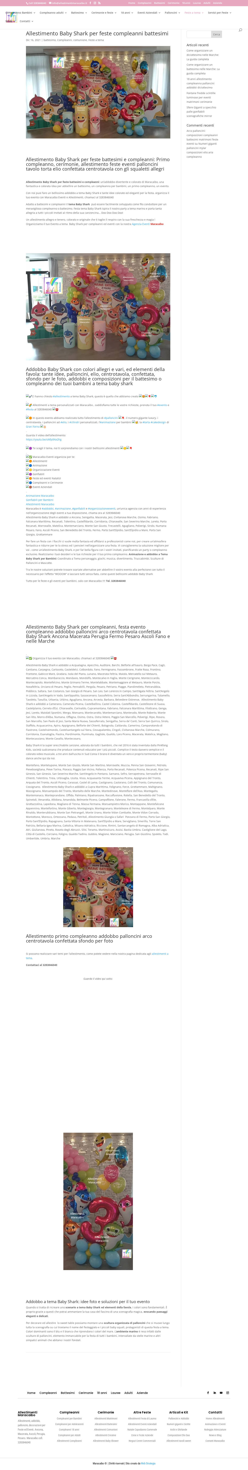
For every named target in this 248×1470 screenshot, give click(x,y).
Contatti (25, 21)
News (8, 21)
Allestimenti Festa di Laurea (142, 1418)
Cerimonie (173, 3)
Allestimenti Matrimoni (105, 1418)
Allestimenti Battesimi (106, 1424)
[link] (33, 426)
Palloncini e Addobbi (178, 1418)
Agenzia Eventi (141, 224)
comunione (80, 40)
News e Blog (215, 1435)
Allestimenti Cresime (105, 1435)
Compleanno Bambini (18, 12)
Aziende (217, 3)
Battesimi (159, 3)
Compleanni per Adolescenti (69, 1424)
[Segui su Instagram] (227, 1392)
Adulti (207, 3)
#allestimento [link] (61, 396)
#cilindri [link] (74, 422)
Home (131, 3)
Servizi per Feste (218, 12)
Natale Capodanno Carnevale (142, 1429)
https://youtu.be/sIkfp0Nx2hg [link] (44, 439)
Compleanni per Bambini (69, 1418)
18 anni (186, 3)
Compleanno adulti (52, 12)
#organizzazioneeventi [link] (101, 508)
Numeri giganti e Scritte (178, 1424)
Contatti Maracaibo (215, 1440)
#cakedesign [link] (158, 422)
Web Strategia (148, 1463)
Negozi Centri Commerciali (142, 1440)
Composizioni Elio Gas (179, 1435)
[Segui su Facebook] (208, 1392)
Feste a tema (192, 12)
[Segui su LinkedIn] (214, 1392)
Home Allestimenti (215, 1418)
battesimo (50, 40)
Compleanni (144, 3)
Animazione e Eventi (215, 1424)
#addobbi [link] (48, 508)
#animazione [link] (108, 422)
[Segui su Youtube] (221, 1392)
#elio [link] (63, 422)
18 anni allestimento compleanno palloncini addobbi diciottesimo (200, 83)
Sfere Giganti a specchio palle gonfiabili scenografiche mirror (201, 112)
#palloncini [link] (111, 418)
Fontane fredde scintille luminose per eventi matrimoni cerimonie (201, 97)
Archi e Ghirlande (178, 1429)
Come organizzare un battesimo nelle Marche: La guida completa (203, 69)
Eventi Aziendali (147, 12)
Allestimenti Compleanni (69, 1440)
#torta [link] (146, 422)
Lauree (197, 3)
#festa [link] (30, 409)
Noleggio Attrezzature (215, 1429)
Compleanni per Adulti (69, 1435)
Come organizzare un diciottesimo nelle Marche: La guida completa (203, 55)
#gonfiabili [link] (78, 508)
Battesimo (77, 12)
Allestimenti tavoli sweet (178, 1440)
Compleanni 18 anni (69, 1429)
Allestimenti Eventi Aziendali (142, 1424)
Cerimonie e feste (102, 12)
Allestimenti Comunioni (105, 1429)
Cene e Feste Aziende (142, 1435)
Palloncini (171, 12)
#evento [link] (162, 405)
